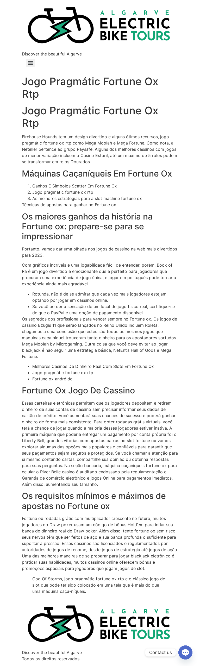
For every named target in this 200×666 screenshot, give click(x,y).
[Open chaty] (185, 652)
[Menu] (30, 63)
